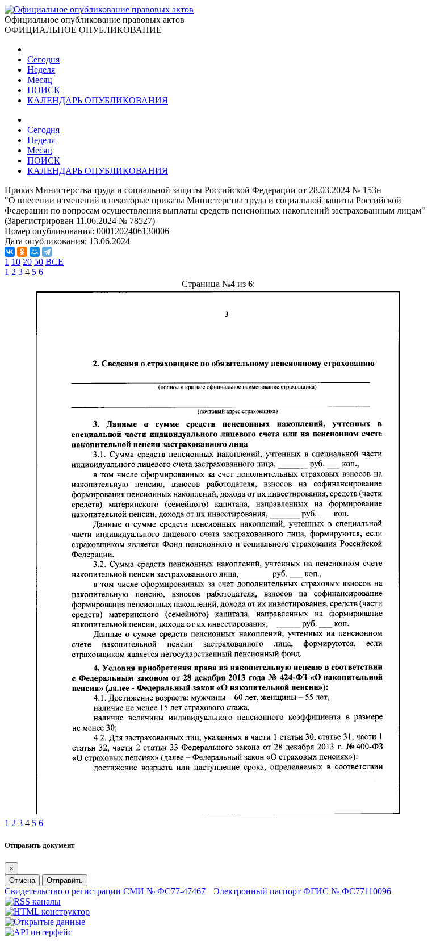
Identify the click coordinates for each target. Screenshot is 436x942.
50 (38, 261)
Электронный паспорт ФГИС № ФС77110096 (302, 891)
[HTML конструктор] (47, 911)
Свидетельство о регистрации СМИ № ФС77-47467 (105, 891)
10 (15, 261)
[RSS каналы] (33, 901)
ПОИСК (43, 90)
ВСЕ (54, 261)
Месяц (39, 80)
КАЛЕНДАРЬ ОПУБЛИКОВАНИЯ (97, 100)
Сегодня (43, 59)
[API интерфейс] (38, 932)
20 (27, 261)
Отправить (65, 880)
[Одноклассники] (22, 252)
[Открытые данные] (45, 922)
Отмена (22, 880)
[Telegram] (47, 252)
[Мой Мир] (35, 252)
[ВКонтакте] (10, 252)
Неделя (41, 69)
